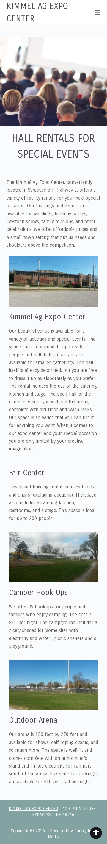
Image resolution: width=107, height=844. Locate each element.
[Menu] (97, 12)
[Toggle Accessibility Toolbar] (96, 833)
